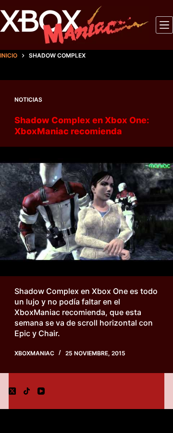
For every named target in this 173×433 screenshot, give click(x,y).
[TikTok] (26, 391)
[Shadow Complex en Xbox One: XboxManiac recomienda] (86, 211)
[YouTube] (41, 391)
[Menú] (164, 25)
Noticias (28, 99)
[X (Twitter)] (12, 391)
